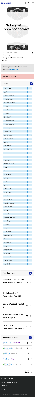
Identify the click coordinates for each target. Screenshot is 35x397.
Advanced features (9, 217)
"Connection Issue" (9, 95)
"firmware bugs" (8, 99)
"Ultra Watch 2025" (9, 131)
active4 (6, 210)
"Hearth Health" (8, 110)
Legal (3, 389)
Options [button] (29, 52)
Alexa (5, 246)
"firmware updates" (9, 103)
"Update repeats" (9, 138)
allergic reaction (8, 250)
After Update (7, 221)
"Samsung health (9, 121)
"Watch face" (7, 146)
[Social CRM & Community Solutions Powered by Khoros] (28, 372)
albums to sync (8, 242)
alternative (7, 253)
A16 (5, 171)
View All (17, 273)
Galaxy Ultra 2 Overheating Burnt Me (12, 326)
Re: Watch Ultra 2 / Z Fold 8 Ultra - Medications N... (13, 281)
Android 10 (7, 264)
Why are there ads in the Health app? (13, 316)
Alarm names (7, 232)
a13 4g (5, 167)
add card (6, 214)
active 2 (6, 185)
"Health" (6, 106)
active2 (6, 196)
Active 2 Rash (8, 189)
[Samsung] (6, 3)
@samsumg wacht (9, 164)
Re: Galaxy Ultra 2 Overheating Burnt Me (12, 294)
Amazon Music (8, 260)
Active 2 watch (8, 192)
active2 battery (8, 199)
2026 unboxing (8, 149)
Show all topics (14, 69)
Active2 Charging (9, 203)
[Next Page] (31, 83)
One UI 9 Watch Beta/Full (13, 304)
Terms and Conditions (9, 382)
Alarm (5, 228)
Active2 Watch (8, 207)
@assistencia (7, 160)
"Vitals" (6, 142)
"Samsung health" (9, 124)
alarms (6, 239)
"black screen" (8, 88)
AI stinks (6, 224)
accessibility (7, 174)
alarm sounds (8, 235)
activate (6, 178)
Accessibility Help (7, 378)
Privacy (4, 386)
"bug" (5, 92)
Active (5, 181)
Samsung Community (9, 52)
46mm (5, 153)
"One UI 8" (7, 113)
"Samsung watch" (9, 128)
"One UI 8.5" (7, 117)
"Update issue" (8, 135)
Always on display (9, 257)
